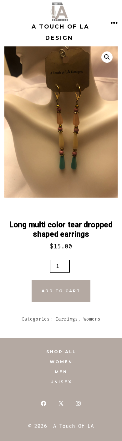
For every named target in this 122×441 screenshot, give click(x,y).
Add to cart (61, 291)
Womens (92, 319)
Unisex (61, 382)
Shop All (61, 351)
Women (61, 361)
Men (61, 371)
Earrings (66, 319)
